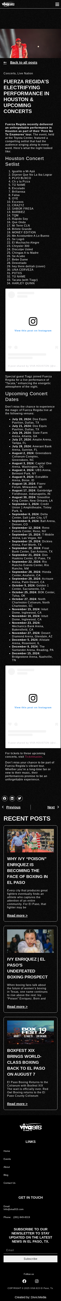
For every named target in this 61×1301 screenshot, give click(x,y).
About (7, 1167)
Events (7, 1159)
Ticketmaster (33, 756)
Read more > (17, 915)
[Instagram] (37, 1281)
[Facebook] (24, 1281)
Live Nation (25, 73)
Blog (6, 1175)
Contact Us (9, 1183)
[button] (5, 798)
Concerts (10, 73)
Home (7, 1151)
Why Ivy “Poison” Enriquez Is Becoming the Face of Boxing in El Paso (27, 870)
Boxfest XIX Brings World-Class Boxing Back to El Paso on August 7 (26, 1062)
